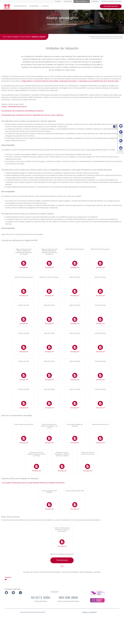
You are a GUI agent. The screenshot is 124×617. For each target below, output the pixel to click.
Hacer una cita (121, 144)
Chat (121, 128)
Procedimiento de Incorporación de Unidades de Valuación (22, 111)
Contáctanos (95, 1)
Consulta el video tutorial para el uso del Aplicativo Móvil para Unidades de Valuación (34, 483)
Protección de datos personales (111, 1)
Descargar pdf (23, 267)
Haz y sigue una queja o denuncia (120, 136)
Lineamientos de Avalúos (68, 81)
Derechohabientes (20, 6)
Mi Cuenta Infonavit (111, 6)
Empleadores (34, 6)
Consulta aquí (62, 560)
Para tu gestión (25, 37)
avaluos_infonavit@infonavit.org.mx (14, 107)
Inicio (4, 37)
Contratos (58, 1)
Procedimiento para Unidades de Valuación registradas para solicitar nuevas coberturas (32, 115)
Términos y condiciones (89, 612)
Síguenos (8, 577)
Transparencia (68, 1)
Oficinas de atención (120, 151)
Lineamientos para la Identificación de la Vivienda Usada (98, 81)
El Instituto (45, 6)
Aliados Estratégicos (81, 1)
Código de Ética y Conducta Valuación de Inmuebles (39, 81)
